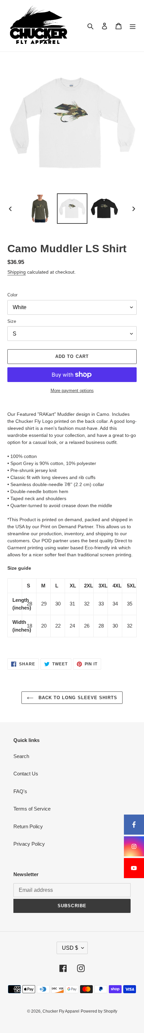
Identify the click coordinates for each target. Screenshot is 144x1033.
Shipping (16, 272)
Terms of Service (32, 809)
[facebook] (134, 825)
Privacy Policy (29, 844)
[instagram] (134, 846)
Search (21, 756)
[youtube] (134, 868)
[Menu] (133, 26)
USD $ (70, 948)
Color (12, 294)
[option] (40, 208)
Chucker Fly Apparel (61, 1011)
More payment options (72, 390)
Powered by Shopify (99, 1011)
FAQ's (20, 791)
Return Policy (28, 826)
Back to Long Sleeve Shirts (77, 697)
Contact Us (25, 773)
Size (11, 321)
